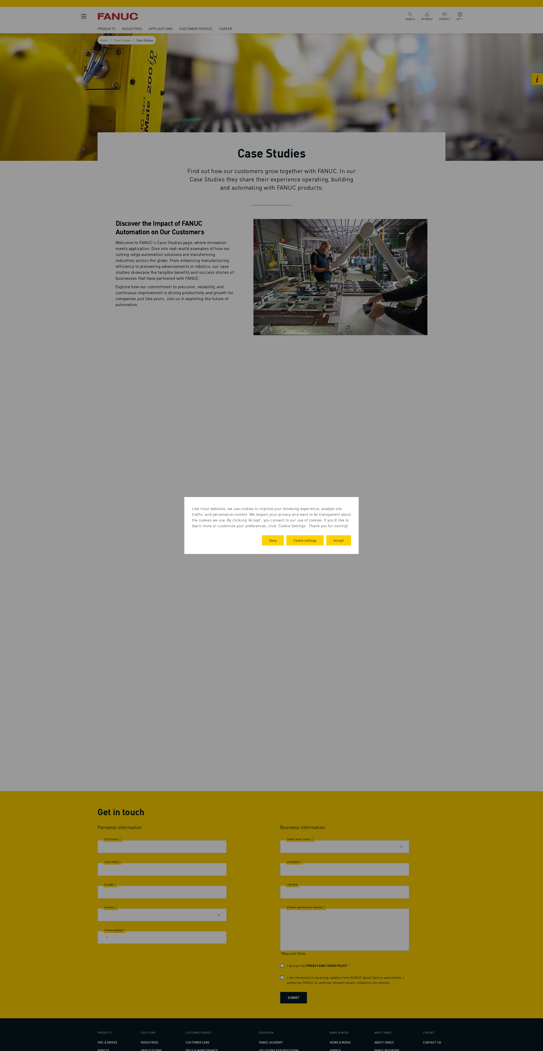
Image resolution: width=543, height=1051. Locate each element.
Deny (273, 540)
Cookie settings (305, 540)
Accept (338, 540)
